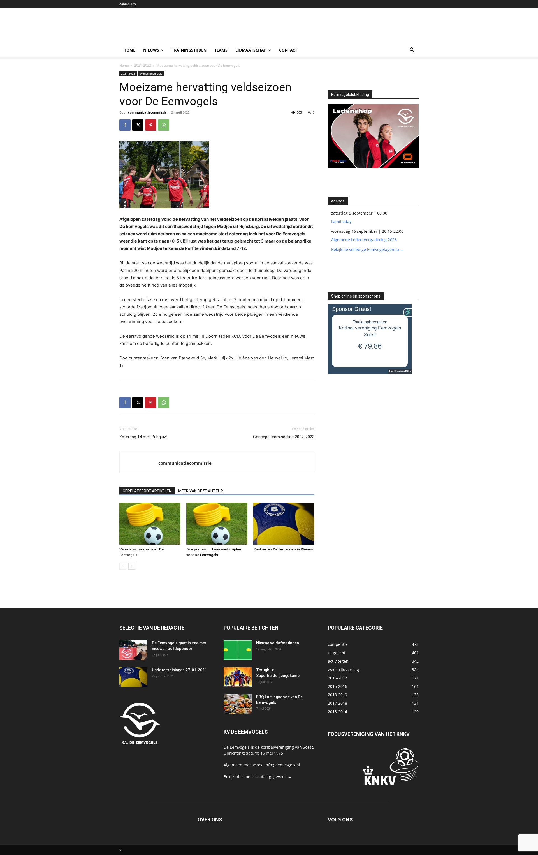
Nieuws (151, 50)
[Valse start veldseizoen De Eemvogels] (149, 524)
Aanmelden (127, 4)
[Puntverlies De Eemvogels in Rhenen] (283, 524)
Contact (288, 50)
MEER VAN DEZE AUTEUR (200, 491)
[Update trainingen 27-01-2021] (133, 677)
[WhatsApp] (163, 125)
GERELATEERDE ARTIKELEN (147, 491)
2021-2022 (142, 65)
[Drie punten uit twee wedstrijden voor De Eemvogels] (216, 524)
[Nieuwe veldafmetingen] (238, 650)
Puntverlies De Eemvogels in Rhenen (283, 549)
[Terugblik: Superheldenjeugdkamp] (238, 677)
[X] (137, 125)
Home (129, 50)
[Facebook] (125, 125)
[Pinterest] (150, 125)
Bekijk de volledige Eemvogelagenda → (367, 249)
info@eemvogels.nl (282, 765)
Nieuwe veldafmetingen (277, 643)
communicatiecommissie (147, 112)
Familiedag (341, 221)
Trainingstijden (189, 50)
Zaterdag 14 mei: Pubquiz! (143, 436)
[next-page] (131, 566)
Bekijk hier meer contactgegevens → (258, 776)
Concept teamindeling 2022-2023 (283, 436)
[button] (412, 50)
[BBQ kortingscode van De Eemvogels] (238, 704)
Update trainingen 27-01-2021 (179, 670)
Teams (221, 50)
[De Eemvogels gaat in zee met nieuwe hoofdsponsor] (133, 650)
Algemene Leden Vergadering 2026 (364, 239)
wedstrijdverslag (151, 73)
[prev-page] (122, 566)
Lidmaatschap (250, 50)
